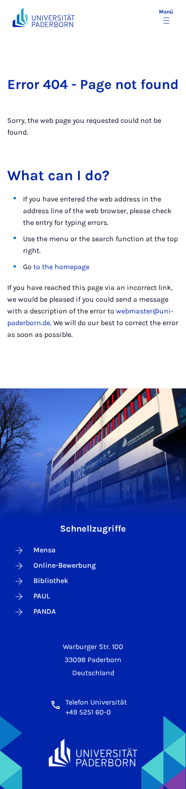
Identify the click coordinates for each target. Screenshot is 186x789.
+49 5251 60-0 (88, 712)
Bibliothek (50, 580)
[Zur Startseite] (43, 17)
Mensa (44, 550)
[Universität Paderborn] (93, 752)
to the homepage (61, 266)
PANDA (44, 611)
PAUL (41, 596)
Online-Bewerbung (64, 565)
